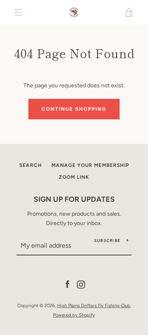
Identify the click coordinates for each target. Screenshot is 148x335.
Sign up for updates (74, 199)
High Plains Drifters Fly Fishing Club (93, 305)
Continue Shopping (74, 109)
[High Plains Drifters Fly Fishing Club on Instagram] (81, 284)
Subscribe (107, 240)
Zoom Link (74, 177)
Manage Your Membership (90, 165)
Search (30, 165)
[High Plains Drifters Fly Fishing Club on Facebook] (67, 284)
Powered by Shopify (74, 315)
